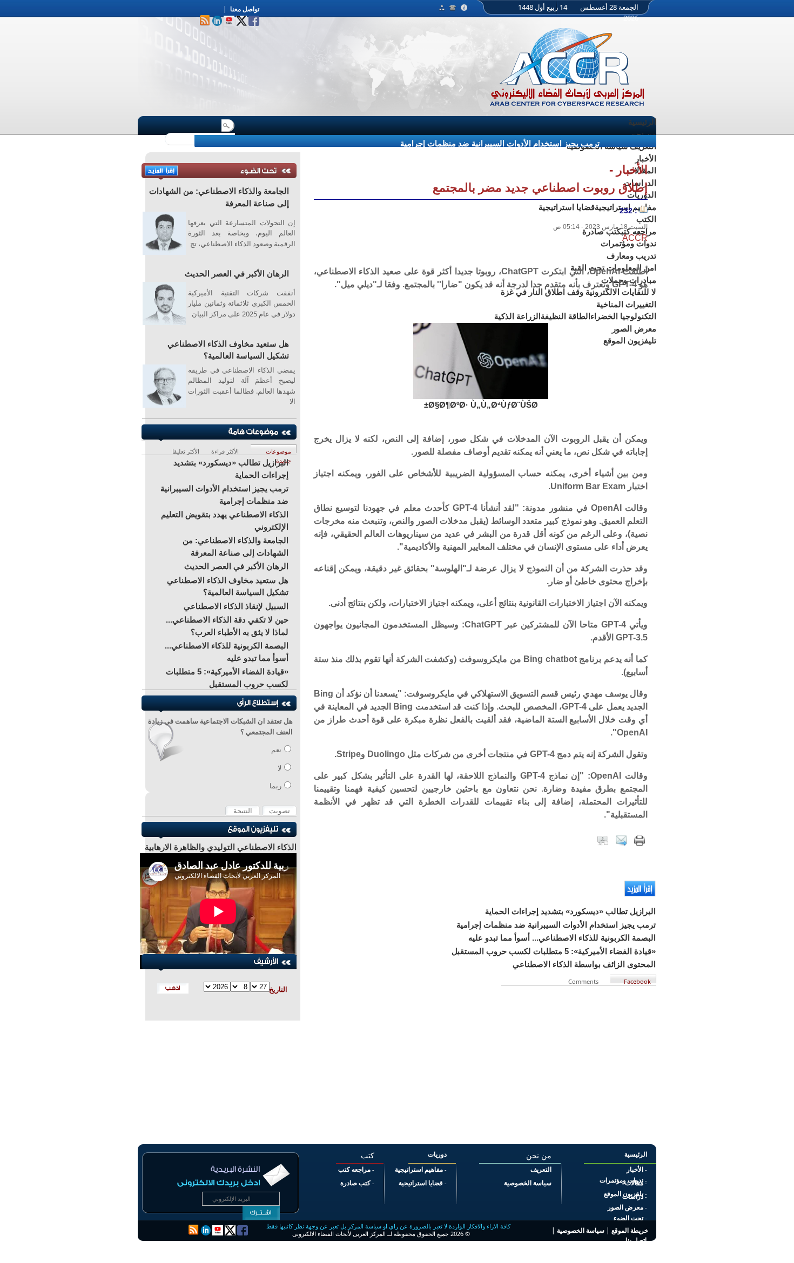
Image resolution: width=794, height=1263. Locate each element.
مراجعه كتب (354, 1169)
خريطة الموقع (629, 1230)
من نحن (643, 134)
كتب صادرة (355, 1183)
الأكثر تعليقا (185, 450)
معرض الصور (625, 1207)
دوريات (437, 1154)
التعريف (540, 1169)
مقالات (634, 1183)
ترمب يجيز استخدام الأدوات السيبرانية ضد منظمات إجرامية (500, 143)
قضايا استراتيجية (421, 1183)
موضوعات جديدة (278, 450)
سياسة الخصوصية (527, 1183)
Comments (584, 980)
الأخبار (635, 1169)
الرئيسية (642, 121)
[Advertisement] (480, 1061)
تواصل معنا (244, 9)
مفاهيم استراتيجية (419, 1169)
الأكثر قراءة (225, 450)
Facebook (637, 980)
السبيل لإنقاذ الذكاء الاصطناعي (236, 606)
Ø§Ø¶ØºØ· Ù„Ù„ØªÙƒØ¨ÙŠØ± (481, 404)
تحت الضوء (628, 1218)
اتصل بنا (636, 1240)
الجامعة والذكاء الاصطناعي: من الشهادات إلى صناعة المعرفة (219, 197)
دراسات (632, 1196)
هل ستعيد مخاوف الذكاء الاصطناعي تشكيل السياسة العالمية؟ (228, 350)
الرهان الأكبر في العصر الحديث (237, 273)
